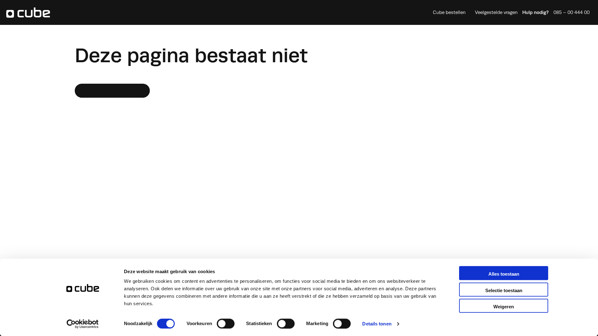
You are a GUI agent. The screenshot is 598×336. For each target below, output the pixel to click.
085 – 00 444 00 (571, 12)
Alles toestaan (503, 274)
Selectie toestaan (503, 290)
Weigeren (503, 306)
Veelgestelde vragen (496, 12)
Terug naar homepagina (112, 91)
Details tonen (376, 323)
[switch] (226, 324)
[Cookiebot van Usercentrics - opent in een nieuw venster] (82, 324)
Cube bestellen (449, 12)
